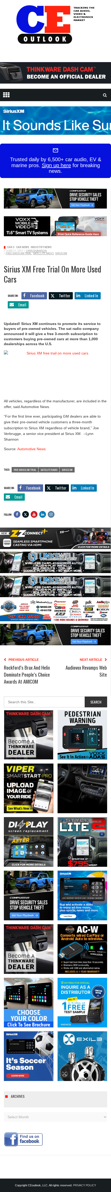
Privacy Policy (84, 1185)
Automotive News (31, 449)
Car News (22, 247)
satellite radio (43, 253)
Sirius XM (61, 253)
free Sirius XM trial (19, 253)
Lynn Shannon (36, 250)
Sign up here (56, 165)
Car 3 (10, 247)
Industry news (41, 247)
